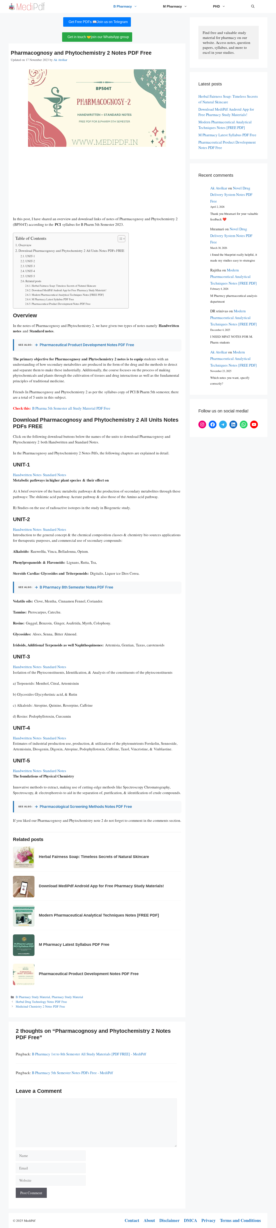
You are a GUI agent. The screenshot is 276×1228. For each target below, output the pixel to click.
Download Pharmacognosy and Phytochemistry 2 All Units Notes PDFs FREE (71, 250)
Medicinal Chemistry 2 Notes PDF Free (40, 1006)
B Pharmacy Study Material (33, 997)
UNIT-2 (30, 261)
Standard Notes (54, 474)
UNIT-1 (30, 256)
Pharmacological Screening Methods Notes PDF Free (83, 806)
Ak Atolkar (218, 188)
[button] (252, 6)
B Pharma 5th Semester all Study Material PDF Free (71, 408)
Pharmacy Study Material (67, 997)
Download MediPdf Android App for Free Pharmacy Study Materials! (69, 290)
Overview (25, 245)
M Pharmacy (172, 6)
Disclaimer (169, 1220)
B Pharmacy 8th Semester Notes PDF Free (73, 587)
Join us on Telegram (98, 22)
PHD (216, 6)
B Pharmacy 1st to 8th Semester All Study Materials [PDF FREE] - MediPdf (89, 1053)
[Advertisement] (97, 184)
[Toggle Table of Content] (119, 238)
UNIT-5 (30, 276)
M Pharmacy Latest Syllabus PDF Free (53, 299)
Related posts (33, 281)
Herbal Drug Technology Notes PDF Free (41, 1002)
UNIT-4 (30, 271)
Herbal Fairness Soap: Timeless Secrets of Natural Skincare (64, 285)
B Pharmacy (122, 6)
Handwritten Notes (27, 474)
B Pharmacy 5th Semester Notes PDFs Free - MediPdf (72, 1072)
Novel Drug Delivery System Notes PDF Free (231, 195)
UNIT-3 (30, 266)
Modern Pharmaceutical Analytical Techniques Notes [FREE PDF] (68, 294)
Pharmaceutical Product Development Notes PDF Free (61, 303)
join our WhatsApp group (98, 37)
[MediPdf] (27, 6)
